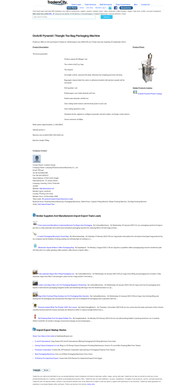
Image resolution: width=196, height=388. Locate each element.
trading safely (91, 384)
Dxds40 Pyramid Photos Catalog (150, 94)
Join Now (89, 8)
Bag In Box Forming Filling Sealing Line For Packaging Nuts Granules (63, 296)
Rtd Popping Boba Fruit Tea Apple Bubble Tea (55, 318)
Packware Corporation (43, 350)
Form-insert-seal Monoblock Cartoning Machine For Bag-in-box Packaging (65, 225)
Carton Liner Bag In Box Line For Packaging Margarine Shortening (62, 285)
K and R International (42, 341)
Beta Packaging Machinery (44, 354)
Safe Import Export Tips (46, 204)
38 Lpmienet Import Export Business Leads (57, 199)
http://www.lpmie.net (46, 188)
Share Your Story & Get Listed (43, 336)
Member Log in (100, 8)
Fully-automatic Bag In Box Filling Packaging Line (56, 274)
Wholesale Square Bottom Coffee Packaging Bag (56, 247)
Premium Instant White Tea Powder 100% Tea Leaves (57, 307)
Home (82, 8)
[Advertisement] (82, 26)
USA (50, 14)
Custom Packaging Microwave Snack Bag (53, 236)
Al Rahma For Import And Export (46, 358)
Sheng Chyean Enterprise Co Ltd (47, 345)
